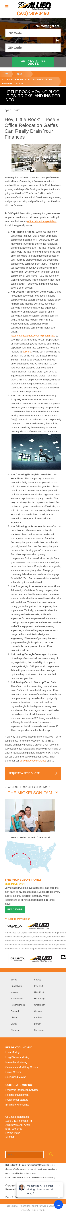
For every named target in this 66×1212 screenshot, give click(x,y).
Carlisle (38, 1017)
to (57, 40)
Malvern (14, 992)
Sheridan (15, 1030)
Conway (38, 1011)
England (15, 1011)
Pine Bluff (38, 986)
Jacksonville (17, 998)
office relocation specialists (41, 221)
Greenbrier (39, 1005)
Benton (37, 1024)
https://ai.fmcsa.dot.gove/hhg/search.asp (33, 335)
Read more (14, 909)
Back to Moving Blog (19, 919)
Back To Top (12, 1197)
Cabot (14, 1024)
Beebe (14, 979)
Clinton (14, 1017)
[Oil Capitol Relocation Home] (34, 6)
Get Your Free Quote (33, 62)
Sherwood (39, 1030)
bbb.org (27, 351)
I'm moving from (47, 26)
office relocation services (33, 760)
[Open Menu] (6, 6)
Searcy (37, 979)
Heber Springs (18, 1005)
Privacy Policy (12, 1132)
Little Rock (39, 992)
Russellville (16, 986)
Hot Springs (40, 998)
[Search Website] (51, 1154)
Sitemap (10, 1136)
